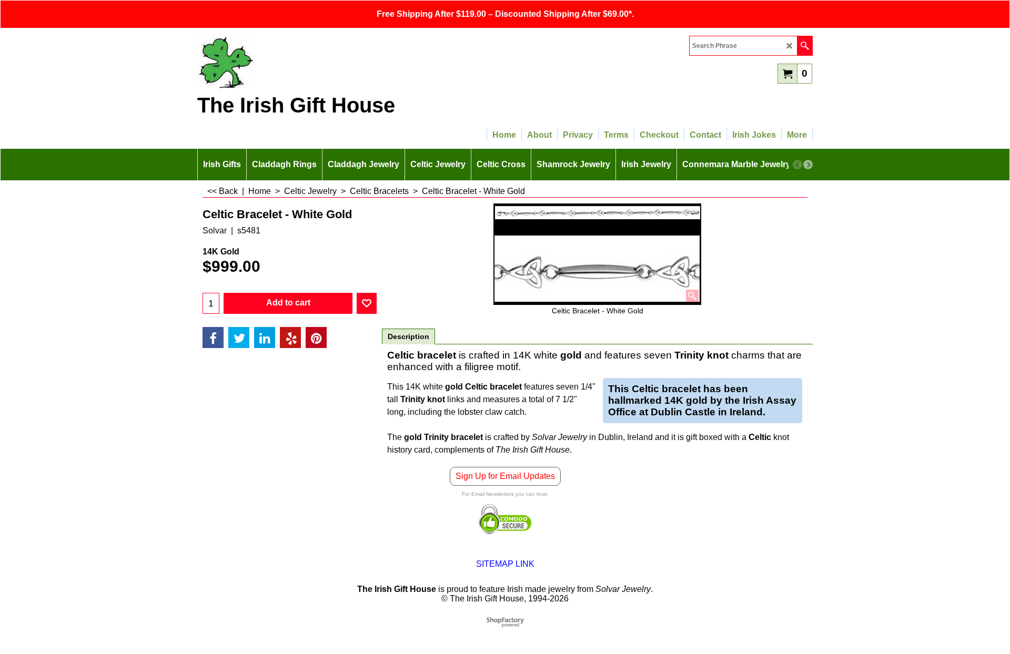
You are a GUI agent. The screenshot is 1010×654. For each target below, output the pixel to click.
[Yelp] (290, 337)
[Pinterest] (316, 337)
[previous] (797, 164)
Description (408, 336)
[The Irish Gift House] (289, 62)
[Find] (804, 45)
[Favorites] (367, 303)
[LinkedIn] (264, 337)
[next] (808, 164)
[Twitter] (238, 337)
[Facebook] (213, 337)
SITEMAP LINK (505, 563)
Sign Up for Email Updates (505, 476)
